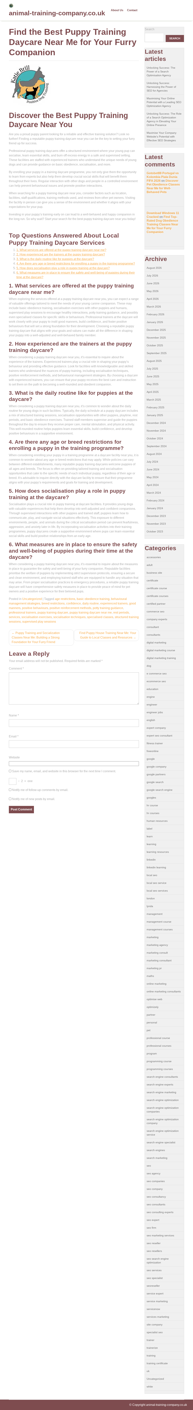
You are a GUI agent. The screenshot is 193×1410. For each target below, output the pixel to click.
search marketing (157, 1157)
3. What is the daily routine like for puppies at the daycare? (55, 259)
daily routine (90, 603)
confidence (73, 603)
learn (150, 836)
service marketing (157, 1301)
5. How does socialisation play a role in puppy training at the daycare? (63, 268)
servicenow (153, 1309)
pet (148, 1030)
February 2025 (155, 407)
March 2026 (154, 306)
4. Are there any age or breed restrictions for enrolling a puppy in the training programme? (75, 263)
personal (152, 1022)
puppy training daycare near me (91, 612)
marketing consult (157, 952)
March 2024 (154, 492)
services (14, 617)
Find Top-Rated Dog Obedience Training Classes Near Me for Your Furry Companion (162, 224)
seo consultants (156, 1204)
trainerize (152, 1347)
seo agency (153, 1173)
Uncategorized (32, 599)
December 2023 (156, 515)
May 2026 (153, 291)
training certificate (157, 1363)
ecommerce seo (156, 681)
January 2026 (155, 322)
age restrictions (65, 599)
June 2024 (153, 469)
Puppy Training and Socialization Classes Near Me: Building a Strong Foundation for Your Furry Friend (36, 637)
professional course (158, 1037)
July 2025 (152, 368)
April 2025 (153, 391)
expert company (156, 727)
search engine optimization (163, 1100)
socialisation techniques (69, 617)
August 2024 (154, 453)
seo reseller (154, 1243)
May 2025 (153, 384)
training (151, 1355)
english (151, 720)
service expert (155, 1293)
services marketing (158, 1316)
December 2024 (156, 422)
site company (154, 1324)
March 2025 (154, 399)
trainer (150, 1340)
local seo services (157, 890)
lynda (150, 906)
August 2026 (154, 267)
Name (14, 715)
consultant (153, 626)
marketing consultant (159, 960)
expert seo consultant (159, 735)
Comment (16, 668)
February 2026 (155, 314)
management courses (160, 929)
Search (149, 29)
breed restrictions (53, 603)
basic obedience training (93, 599)
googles (151, 797)
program (152, 1053)
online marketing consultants (164, 991)
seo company (155, 1188)
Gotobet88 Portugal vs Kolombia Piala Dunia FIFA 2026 (163, 177)
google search (155, 782)
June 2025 (153, 376)
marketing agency (157, 944)
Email (13, 736)
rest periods (121, 612)
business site (154, 572)
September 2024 (157, 446)
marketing (153, 937)
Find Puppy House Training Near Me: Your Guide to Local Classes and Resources (107, 635)
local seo (152, 875)
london (151, 898)
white (150, 1386)
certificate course (157, 588)
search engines (156, 1150)
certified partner (156, 603)
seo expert (153, 1219)
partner (151, 1014)
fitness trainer (155, 743)
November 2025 (156, 337)
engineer (152, 704)
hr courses (153, 813)
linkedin (151, 859)
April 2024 (153, 484)
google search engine (159, 789)
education (152, 689)
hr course (152, 805)
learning (151, 844)
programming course (159, 1061)
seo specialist (155, 1277)
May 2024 (153, 477)
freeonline (153, 751)
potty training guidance (108, 608)
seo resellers (154, 1250)
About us (117, 10)
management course (159, 921)
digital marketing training (161, 658)
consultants (153, 634)
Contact (132, 10)
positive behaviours (35, 608)
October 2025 (155, 345)
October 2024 (155, 438)
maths (150, 975)
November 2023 (156, 523)
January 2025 (155, 415)
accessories (154, 557)
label (149, 828)
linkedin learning (156, 867)
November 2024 (156, 430)
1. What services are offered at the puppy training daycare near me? (61, 250)
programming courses (160, 1069)
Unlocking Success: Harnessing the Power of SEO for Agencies (161, 87)
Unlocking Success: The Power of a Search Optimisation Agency (161, 71)
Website (14, 757)
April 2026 (153, 298)
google (151, 758)
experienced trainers (114, 603)
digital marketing (156, 642)
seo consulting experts (160, 1212)
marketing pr (154, 968)
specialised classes (100, 617)
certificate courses (157, 595)
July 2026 (152, 275)
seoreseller (153, 1285)
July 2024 (152, 461)
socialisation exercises (36, 617)
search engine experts (160, 1084)
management (154, 913)
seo (149, 1165)
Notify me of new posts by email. (33, 799)
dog (149, 665)
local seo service (156, 882)
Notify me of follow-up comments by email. (40, 790)
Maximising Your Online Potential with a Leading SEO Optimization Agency (164, 102)
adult (149, 564)
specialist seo (155, 1332)
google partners (156, 774)
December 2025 (156, 329)
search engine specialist (161, 1142)
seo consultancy (156, 1196)
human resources (157, 820)
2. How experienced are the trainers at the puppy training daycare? (60, 254)
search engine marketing (161, 1092)
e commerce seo (157, 673)
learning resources (158, 851)
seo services (154, 1270)
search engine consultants (162, 1076)
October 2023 (155, 531)
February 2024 (155, 500)
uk (148, 1371)
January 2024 (155, 508)
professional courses (159, 1045)
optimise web (154, 999)
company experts (157, 619)
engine (151, 696)
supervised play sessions (39, 621)
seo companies (156, 1181)
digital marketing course (161, 650)
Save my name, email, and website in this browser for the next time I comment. (64, 771)
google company (156, 766)
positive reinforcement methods (70, 608)
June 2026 (153, 283)
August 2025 (154, 360)
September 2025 (157, 353)
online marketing (156, 983)
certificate (152, 580)
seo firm (151, 1227)
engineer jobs (155, 712)
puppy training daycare (53, 612)
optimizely (153, 1006)
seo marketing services (160, 1235)
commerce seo (155, 611)
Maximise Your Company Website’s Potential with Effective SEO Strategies (161, 136)
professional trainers (22, 612)
